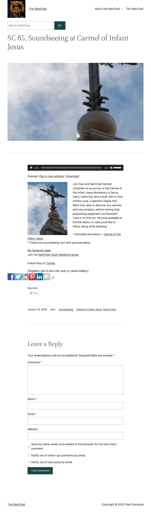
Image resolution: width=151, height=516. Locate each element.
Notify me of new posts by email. (52, 462)
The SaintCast (38, 8)
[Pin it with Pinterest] (32, 276)
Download (72, 176)
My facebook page (39, 250)
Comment (35, 362)
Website (32, 429)
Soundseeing (66, 309)
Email (32, 414)
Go (60, 25)
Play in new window (51, 176)
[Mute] (111, 167)
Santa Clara (109, 309)
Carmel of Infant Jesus (89, 309)
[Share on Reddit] (25, 276)
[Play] (31, 167)
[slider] (118, 167)
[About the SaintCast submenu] (121, 9)
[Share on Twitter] (18, 276)
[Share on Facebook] (11, 276)
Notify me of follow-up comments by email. (58, 455)
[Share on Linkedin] (39, 276)
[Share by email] (46, 276)
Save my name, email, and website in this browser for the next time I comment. (74, 446)
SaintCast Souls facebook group (58, 254)
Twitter (50, 263)
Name (32, 399)
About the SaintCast (107, 8)
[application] (75, 168)
